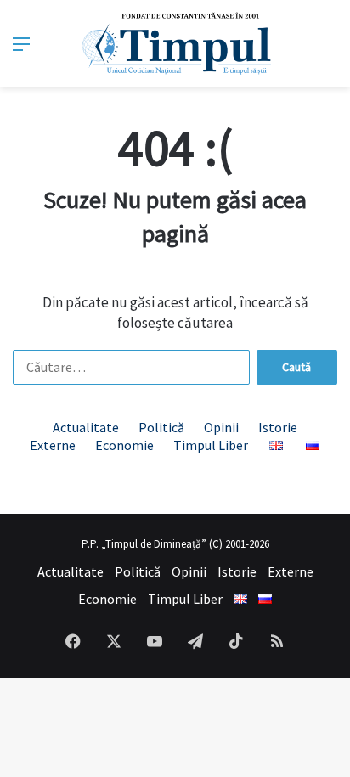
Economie (124, 444)
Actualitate (86, 427)
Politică (161, 427)
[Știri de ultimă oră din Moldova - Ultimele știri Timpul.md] (175, 43)
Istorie (277, 427)
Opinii (221, 427)
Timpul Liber (210, 444)
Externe (53, 444)
